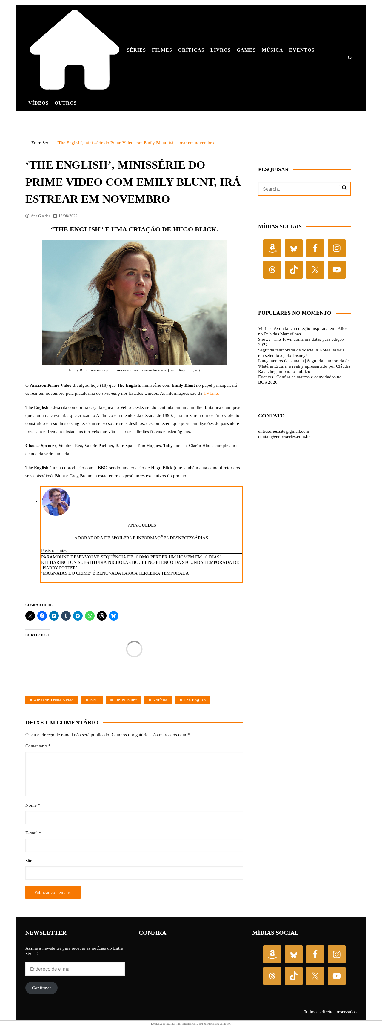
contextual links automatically (180, 1023)
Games (246, 50)
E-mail (33, 832)
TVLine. (211, 393)
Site (28, 860)
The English (195, 700)
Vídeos (38, 102)
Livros (220, 50)
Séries (136, 50)
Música (272, 50)
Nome (32, 805)
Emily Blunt (125, 700)
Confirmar (41, 987)
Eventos (302, 50)
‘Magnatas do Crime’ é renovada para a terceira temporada (115, 573)
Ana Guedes (40, 216)
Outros (66, 102)
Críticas (191, 50)
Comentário (38, 746)
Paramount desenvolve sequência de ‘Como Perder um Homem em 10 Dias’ (131, 557)
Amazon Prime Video (54, 700)
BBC (94, 700)
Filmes (162, 50)
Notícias (160, 700)
